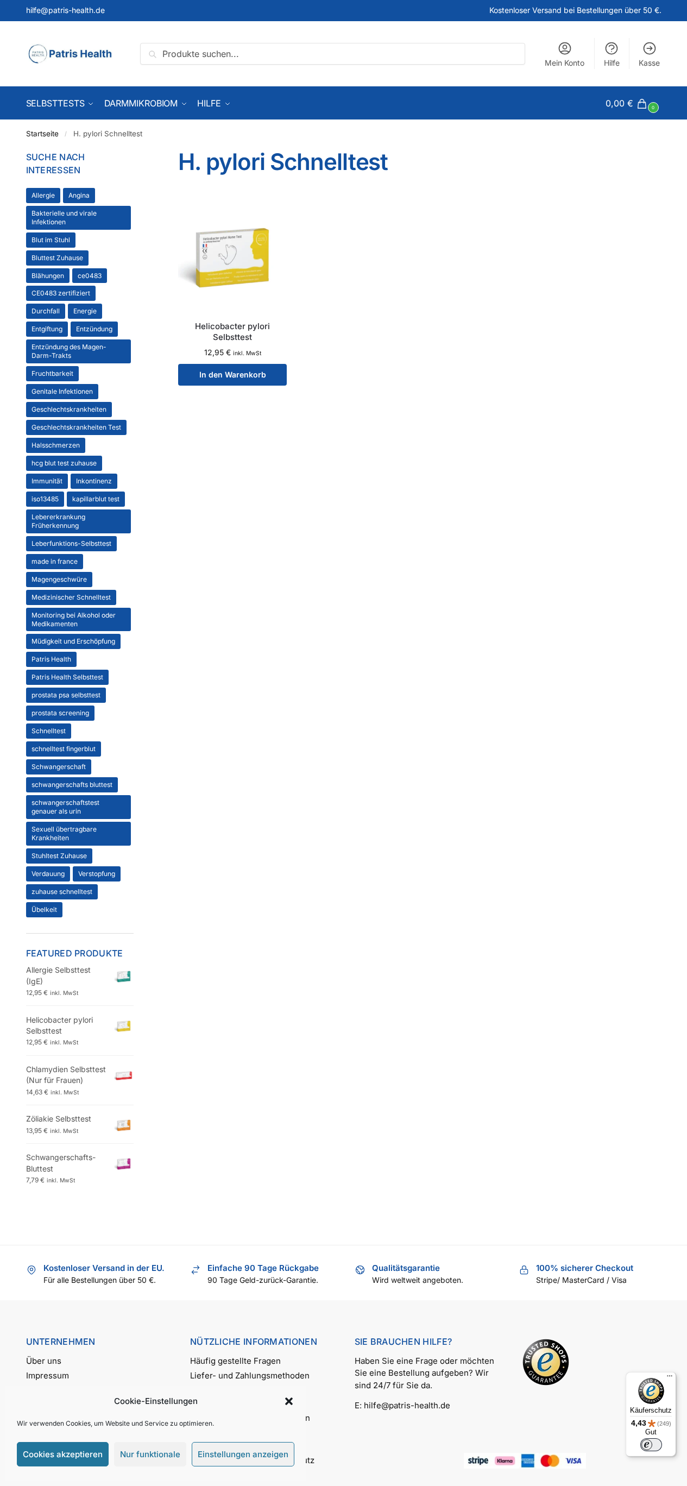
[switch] (651, 1444)
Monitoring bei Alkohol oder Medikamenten (73, 619)
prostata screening (60, 713)
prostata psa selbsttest (65, 695)
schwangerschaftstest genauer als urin (65, 806)
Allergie (43, 195)
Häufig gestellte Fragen (235, 1361)
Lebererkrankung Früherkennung (58, 521)
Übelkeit (44, 909)
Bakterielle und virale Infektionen (64, 217)
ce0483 (90, 276)
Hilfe (612, 62)
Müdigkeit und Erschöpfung (73, 641)
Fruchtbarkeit (52, 373)
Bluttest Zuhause (57, 258)
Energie (85, 311)
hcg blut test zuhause (64, 463)
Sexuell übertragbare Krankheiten (64, 833)
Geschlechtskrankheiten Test (76, 427)
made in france (54, 561)
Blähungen (47, 276)
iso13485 (45, 499)
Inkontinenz (94, 481)
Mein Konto (564, 62)
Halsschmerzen (55, 445)
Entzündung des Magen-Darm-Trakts (68, 351)
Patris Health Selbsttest (67, 677)
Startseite (42, 133)
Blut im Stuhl (50, 240)
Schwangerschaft (58, 767)
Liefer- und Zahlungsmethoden (250, 1375)
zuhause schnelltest (61, 891)
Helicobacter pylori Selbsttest (232, 331)
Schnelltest (48, 731)
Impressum (47, 1375)
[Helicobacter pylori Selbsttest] (232, 256)
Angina (79, 195)
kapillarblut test (95, 499)
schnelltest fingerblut (63, 749)
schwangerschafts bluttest (71, 784)
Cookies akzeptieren (63, 1454)
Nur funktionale (150, 1454)
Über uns (43, 1361)
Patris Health (51, 659)
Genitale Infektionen (62, 391)
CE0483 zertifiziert (60, 293)
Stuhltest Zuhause (59, 856)
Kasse (649, 62)
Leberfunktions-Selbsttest (71, 543)
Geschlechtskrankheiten (68, 409)
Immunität (46, 481)
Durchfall (45, 311)
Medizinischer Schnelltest (71, 597)
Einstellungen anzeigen (243, 1454)
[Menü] (669, 1378)
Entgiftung (46, 329)
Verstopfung (96, 874)
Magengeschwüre (59, 579)
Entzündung (94, 329)
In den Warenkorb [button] (232, 374)
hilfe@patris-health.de (65, 10)
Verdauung (48, 874)
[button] (288, 1401)
